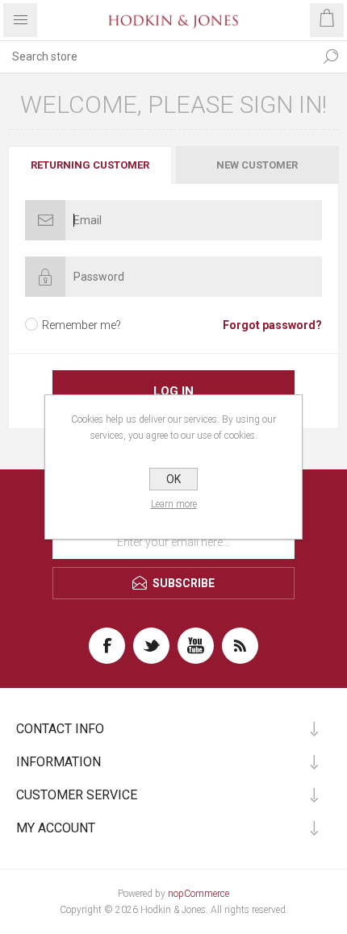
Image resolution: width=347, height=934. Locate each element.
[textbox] (157, 56)
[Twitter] (151, 646)
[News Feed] (240, 646)
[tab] (91, 165)
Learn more (174, 504)
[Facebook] (107, 646)
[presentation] (90, 165)
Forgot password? (272, 325)
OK (173, 479)
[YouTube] (196, 646)
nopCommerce (198, 893)
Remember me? (81, 325)
